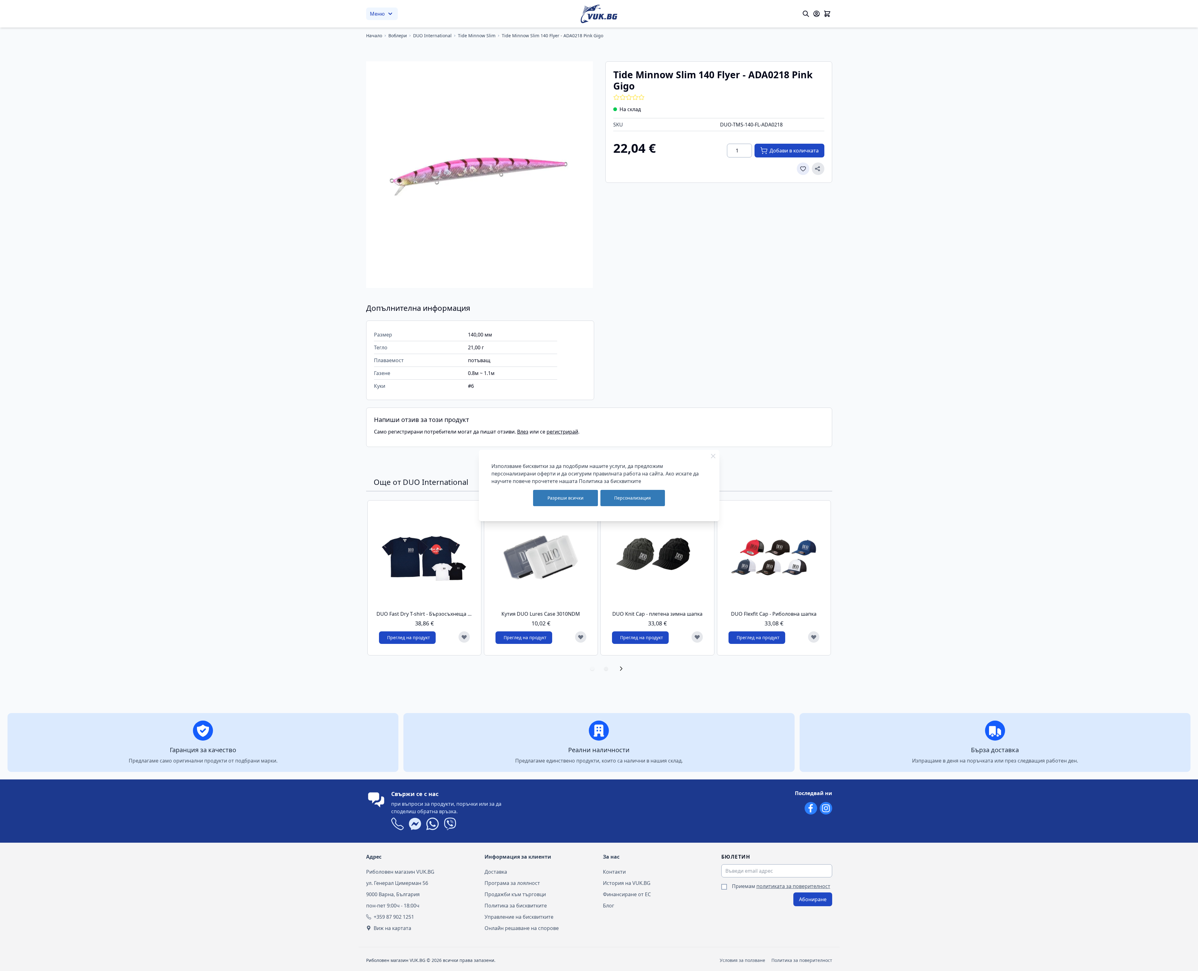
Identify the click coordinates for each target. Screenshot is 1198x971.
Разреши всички (565, 498)
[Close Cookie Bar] (713, 456)
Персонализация (632, 498)
